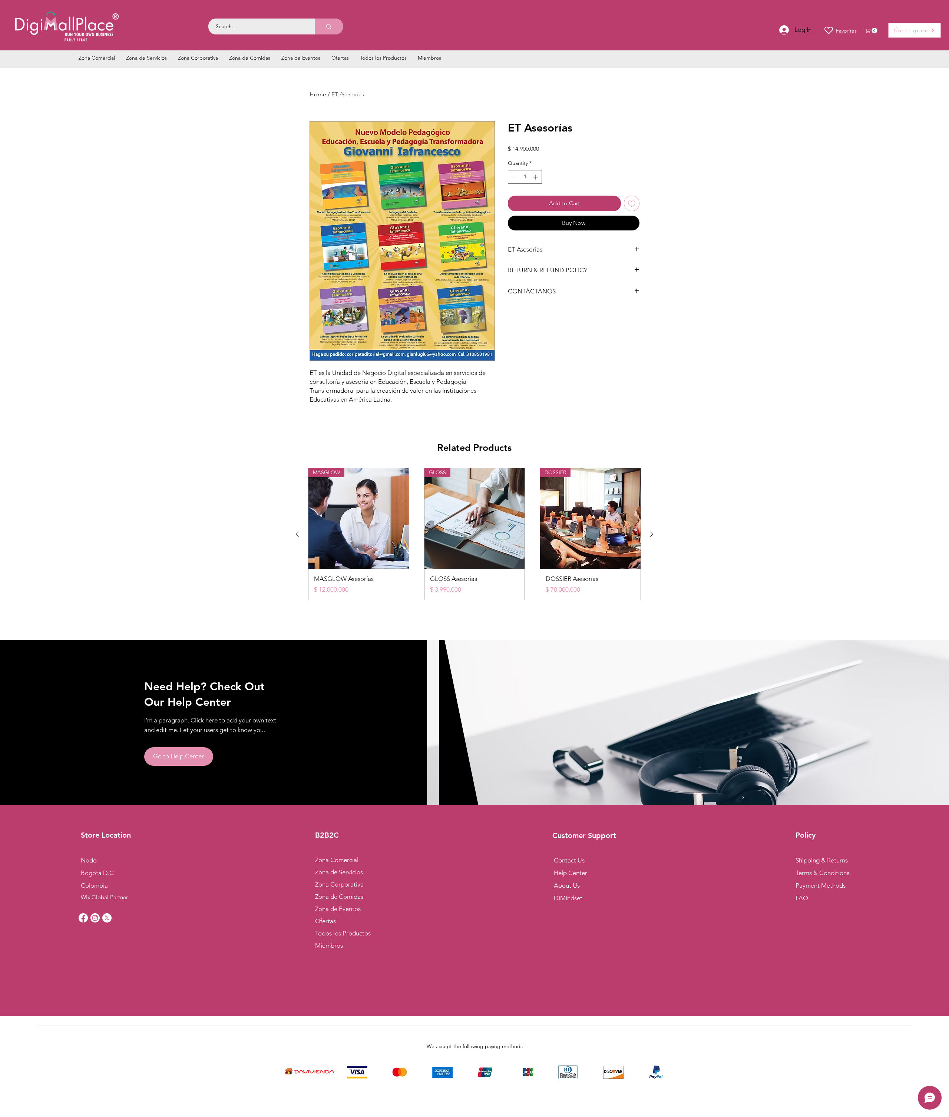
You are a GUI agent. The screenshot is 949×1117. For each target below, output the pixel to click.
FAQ (802, 898)
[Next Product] (651, 534)
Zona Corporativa (339, 884)
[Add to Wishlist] (631, 203)
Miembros (329, 945)
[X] (107, 917)
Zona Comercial (336, 860)
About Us (567, 885)
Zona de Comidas (339, 896)
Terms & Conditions (822, 873)
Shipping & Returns (822, 860)
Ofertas (325, 921)
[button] (872, 30)
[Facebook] (83, 917)
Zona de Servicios (339, 872)
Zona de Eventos (338, 908)
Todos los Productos (343, 933)
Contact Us (569, 860)
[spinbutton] (525, 176)
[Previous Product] (297, 534)
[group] (474, 534)
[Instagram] (95, 917)
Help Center (570, 873)
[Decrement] (513, 176)
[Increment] (536, 176)
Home (318, 94)
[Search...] (329, 26)
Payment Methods (821, 885)
